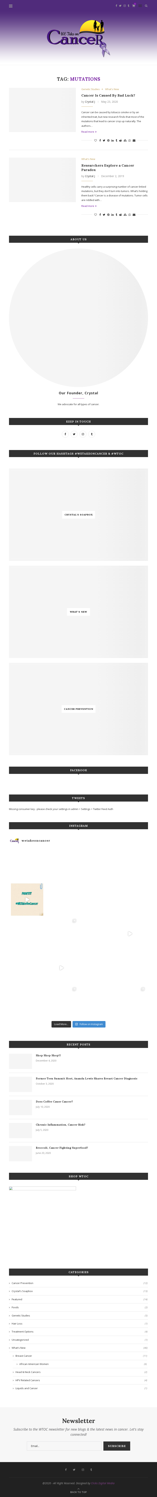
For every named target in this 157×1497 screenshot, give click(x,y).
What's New (112, 89)
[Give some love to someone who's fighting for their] (27, 968)
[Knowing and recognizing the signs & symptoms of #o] (95, 1002)
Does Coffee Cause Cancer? (54, 1101)
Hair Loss (80, 1323)
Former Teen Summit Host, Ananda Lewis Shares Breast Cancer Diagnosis (86, 1078)
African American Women (83, 1364)
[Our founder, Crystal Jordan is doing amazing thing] (61, 934)
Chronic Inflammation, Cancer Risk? (60, 1124)
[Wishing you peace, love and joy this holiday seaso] (95, 865)
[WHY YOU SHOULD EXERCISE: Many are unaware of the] (27, 865)
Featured (80, 1299)
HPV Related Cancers (81, 1380)
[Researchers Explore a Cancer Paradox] (42, 180)
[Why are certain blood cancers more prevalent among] (130, 934)
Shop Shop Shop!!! (48, 1055)
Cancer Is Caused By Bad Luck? (108, 95)
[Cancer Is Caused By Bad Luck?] (42, 110)
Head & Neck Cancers (81, 1372)
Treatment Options (80, 1331)
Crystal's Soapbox (80, 1291)
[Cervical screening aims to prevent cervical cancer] (61, 865)
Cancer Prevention (80, 1283)
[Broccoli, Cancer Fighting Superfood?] (20, 1153)
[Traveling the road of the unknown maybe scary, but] (130, 865)
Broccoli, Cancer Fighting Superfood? (62, 1147)
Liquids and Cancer (81, 1388)
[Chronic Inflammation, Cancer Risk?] (20, 1130)
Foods (80, 1307)
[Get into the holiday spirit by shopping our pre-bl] (130, 1002)
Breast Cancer (81, 1355)
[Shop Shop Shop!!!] (20, 1061)
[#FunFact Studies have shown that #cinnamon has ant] (95, 899)
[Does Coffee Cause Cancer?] (20, 1107)
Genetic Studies (90, 89)
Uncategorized (80, 1339)
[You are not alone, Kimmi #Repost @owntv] (61, 968)
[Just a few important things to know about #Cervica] (95, 968)
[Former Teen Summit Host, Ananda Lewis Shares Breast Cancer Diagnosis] (20, 1084)
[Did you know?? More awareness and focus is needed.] (61, 899)
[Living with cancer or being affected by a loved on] (95, 934)
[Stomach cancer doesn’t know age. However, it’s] (27, 1002)
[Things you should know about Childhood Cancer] (130, 899)
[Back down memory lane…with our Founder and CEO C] (61, 1002)
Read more (87, 131)
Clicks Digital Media (102, 1483)
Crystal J (90, 101)
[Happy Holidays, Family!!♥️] (130, 968)
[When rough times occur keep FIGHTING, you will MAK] (27, 899)
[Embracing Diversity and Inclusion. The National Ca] (27, 934)
